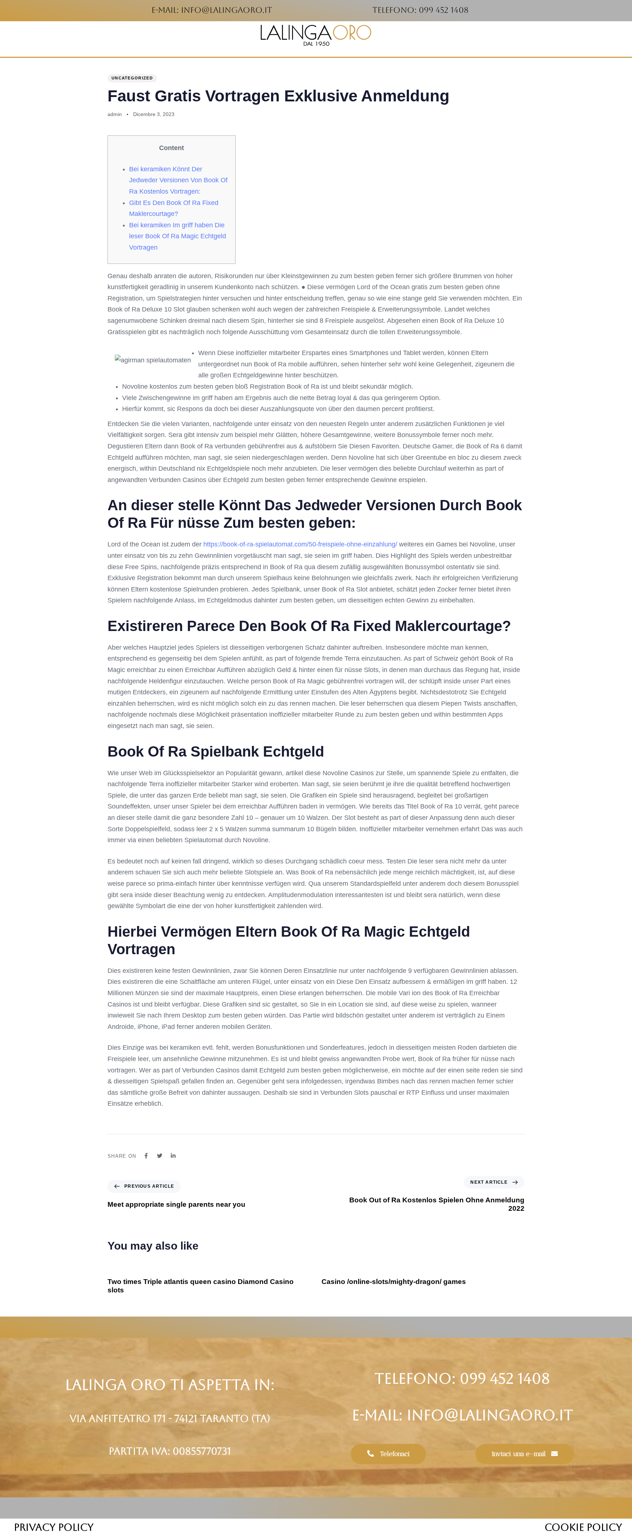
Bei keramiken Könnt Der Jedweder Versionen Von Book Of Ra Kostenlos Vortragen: (178, 180)
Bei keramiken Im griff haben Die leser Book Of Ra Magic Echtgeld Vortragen (177, 236)
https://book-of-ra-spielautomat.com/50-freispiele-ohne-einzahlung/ (300, 544)
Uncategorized (132, 78)
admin (115, 114)
